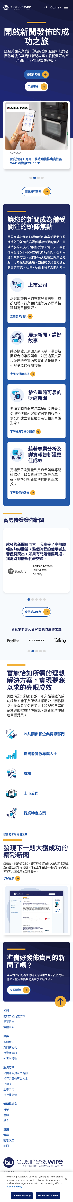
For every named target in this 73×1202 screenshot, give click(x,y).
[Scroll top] (60, 1001)
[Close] (66, 1179)
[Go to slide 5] (44, 600)
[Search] (46, 7)
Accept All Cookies (48, 1195)
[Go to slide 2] (34, 178)
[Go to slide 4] (42, 178)
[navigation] (66, 7)
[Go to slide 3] (38, 178)
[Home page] (17, 7)
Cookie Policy (14, 1186)
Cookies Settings (22, 1195)
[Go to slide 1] (30, 178)
